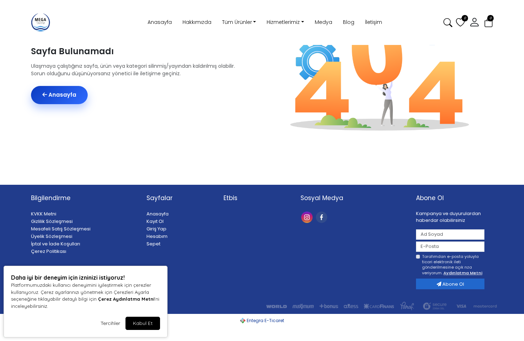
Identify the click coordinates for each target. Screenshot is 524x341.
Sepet (153, 243)
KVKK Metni (43, 213)
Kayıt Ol (155, 221)
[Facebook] (322, 216)
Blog (348, 22)
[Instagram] (307, 216)
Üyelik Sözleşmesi (51, 236)
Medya (323, 22)
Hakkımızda (197, 22)
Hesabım (157, 236)
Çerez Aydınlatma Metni (126, 299)
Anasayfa (160, 22)
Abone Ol (452, 284)
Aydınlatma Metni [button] (462, 273)
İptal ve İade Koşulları (55, 243)
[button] (488, 22)
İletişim (373, 22)
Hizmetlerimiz (283, 22)
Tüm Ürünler (237, 22)
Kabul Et (143, 323)
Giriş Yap (156, 228)
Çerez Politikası (48, 251)
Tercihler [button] (110, 323)
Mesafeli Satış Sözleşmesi (61, 228)
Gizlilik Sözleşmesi (52, 221)
